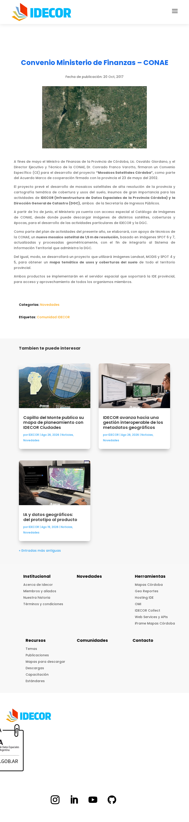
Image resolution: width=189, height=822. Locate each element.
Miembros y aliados (39, 591)
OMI (138, 604)
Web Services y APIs (151, 617)
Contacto (143, 640)
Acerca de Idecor (38, 584)
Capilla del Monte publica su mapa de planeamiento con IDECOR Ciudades (53, 422)
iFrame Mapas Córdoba (155, 623)
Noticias (67, 435)
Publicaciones (37, 655)
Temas (31, 648)
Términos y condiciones (43, 604)
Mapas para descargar (45, 661)
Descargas (35, 668)
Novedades (49, 304)
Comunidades (92, 640)
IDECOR (34, 435)
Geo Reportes (146, 591)
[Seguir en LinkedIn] (74, 799)
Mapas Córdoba (149, 584)
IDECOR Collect (147, 610)
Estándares (35, 681)
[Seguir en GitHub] (112, 799)
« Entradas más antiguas (40, 550)
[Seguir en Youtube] (93, 799)
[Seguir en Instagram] (55, 799)
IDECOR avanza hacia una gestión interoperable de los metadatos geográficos (133, 422)
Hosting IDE (144, 597)
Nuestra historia (36, 597)
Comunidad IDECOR (53, 317)
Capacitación (37, 674)
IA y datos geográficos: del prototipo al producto (50, 517)
